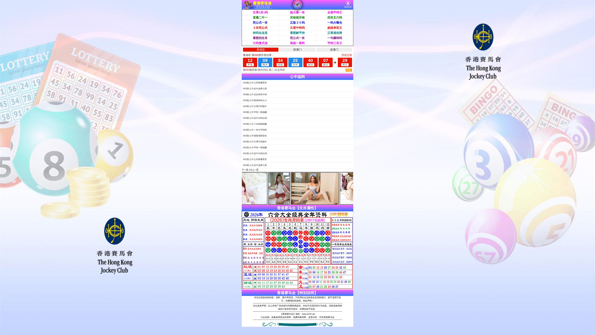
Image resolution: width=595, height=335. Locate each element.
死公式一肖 (260, 22)
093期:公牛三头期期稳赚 (255, 124)
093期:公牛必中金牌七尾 (255, 88)
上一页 (255, 170)
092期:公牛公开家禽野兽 (255, 159)
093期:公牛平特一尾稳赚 (255, 112)
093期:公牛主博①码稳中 (255, 106)
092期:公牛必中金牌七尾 (255, 165)
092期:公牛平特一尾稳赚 (255, 147)
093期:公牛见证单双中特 (255, 94)
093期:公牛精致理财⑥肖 (255, 135)
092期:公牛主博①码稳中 (255, 141)
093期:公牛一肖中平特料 (255, 130)
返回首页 (348, 7)
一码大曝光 (334, 22)
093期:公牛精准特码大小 (255, 100)
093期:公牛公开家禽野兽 (255, 82)
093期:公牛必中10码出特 (255, 118)
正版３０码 (297, 22)
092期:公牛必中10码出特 (255, 153)
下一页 (245, 170)
